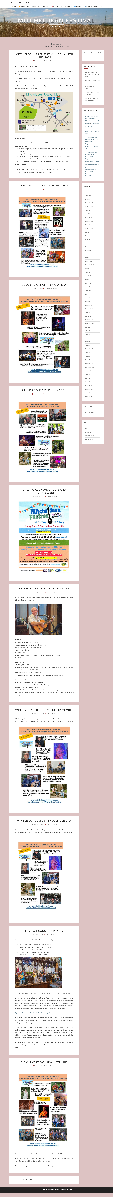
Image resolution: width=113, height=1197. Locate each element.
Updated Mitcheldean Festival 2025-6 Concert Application (34, 1013)
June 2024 (88, 232)
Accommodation (24, 6)
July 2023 (87, 254)
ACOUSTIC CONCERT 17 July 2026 (44, 284)
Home (14, 6)
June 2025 (88, 214)
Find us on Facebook (92, 53)
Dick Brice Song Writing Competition (44, 588)
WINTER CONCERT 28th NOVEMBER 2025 (44, 820)
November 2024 (89, 225)
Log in (87, 428)
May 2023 (87, 257)
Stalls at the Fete (57, 6)
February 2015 (89, 389)
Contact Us (36, 6)
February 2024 (89, 247)
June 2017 (88, 338)
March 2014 (88, 396)
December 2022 (89, 265)
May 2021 (87, 294)
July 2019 (87, 312)
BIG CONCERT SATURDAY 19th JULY (44, 1062)
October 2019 (89, 309)
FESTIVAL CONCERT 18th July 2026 (44, 185)
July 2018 (87, 327)
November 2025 (89, 203)
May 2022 (87, 279)
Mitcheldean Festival (20, 2)
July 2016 (87, 352)
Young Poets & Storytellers (94, 6)
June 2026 (88, 195)
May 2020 (87, 301)
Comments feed (89, 435)
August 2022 (88, 268)
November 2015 (89, 367)
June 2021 (88, 290)
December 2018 (89, 323)
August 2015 (88, 371)
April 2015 (88, 382)
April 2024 (88, 239)
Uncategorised (89, 412)
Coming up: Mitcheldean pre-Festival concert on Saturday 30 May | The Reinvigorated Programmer (92, 169)
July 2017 (87, 334)
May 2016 (87, 360)
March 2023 (88, 261)
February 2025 (89, 221)
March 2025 (88, 217)
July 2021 (87, 287)
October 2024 (89, 228)
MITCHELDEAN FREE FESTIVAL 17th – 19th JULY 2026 (44, 56)
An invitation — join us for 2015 (91, 146)
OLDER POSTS (27, 1180)
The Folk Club (96, 123)
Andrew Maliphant (50, 61)
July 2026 (87, 192)
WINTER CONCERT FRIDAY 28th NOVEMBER (44, 709)
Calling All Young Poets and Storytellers (44, 491)
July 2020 (87, 298)
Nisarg (72, 1189)
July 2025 (87, 210)
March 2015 (88, 385)
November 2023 (89, 250)
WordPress (60, 1189)
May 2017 (87, 341)
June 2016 (88, 356)
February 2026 (89, 199)
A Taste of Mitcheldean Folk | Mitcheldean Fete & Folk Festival (92, 129)
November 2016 (89, 349)
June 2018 (88, 330)
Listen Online (79, 6)
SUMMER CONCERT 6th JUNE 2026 (44, 390)
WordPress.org (89, 439)
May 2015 (87, 378)
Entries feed (88, 432)
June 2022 (88, 276)
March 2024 (88, 243)
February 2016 (89, 363)
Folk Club (69, 6)
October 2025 (89, 206)
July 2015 (87, 374)
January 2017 (89, 345)
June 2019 (88, 316)
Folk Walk (46, 6)
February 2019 (89, 319)
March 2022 (88, 283)
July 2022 (87, 272)
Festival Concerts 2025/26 (44, 930)
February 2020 (89, 305)
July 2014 (87, 393)
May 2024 (87, 236)
